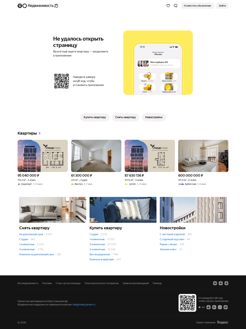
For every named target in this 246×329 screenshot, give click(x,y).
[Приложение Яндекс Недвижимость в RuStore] (226, 307)
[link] (222, 6)
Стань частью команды (68, 283)
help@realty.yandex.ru (83, 304)
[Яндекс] (222, 322)
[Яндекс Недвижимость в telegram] (226, 283)
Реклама (47, 283)
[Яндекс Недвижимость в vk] (215, 283)
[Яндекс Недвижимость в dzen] (221, 283)
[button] (176, 6)
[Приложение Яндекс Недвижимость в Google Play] (214, 307)
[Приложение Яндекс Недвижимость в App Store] (209, 307)
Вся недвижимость (28, 283)
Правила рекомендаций (136, 283)
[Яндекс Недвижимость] (38, 5)
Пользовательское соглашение (102, 283)
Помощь (157, 283)
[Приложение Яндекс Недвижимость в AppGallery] (220, 307)
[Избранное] (168, 6)
